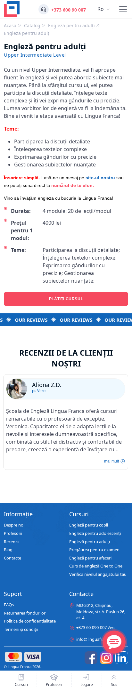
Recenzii (11, 541)
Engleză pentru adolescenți (95, 533)
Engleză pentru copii (88, 525)
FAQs (9, 605)
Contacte (12, 558)
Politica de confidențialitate (30, 621)
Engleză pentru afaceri (90, 558)
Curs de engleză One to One (95, 566)
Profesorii (13, 533)
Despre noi (14, 525)
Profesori (54, 684)
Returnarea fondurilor (24, 613)
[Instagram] (106, 657)
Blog (8, 549)
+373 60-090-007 (96, 627)
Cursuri (21, 684)
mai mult (111, 461)
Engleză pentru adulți (89, 541)
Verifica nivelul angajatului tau (98, 574)
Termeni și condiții (21, 629)
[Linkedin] (121, 657)
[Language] (123, 9)
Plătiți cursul (66, 299)
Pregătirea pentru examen (94, 549)
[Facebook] (91, 657)
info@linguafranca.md (97, 639)
